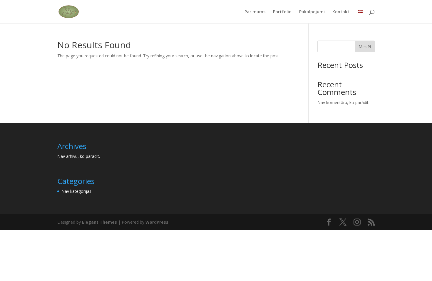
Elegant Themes (99, 222)
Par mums (255, 12)
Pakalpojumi (312, 12)
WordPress (156, 222)
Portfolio (282, 12)
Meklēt (365, 46)
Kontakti (341, 12)
